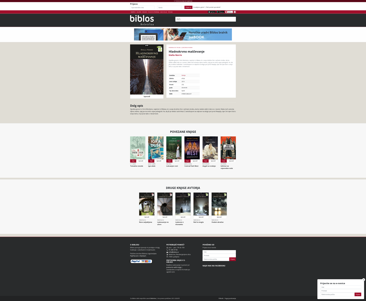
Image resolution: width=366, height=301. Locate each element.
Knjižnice (133, 12)
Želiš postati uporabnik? (213, 7)
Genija (183, 75)
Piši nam (170, 12)
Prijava (232, 259)
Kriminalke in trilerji (174, 47)
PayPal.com (134, 256)
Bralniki (144, 12)
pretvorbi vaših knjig (173, 267)
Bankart (143, 256)
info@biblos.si (174, 252)
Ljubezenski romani (186, 47)
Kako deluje (163, 12)
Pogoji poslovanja (230, 298)
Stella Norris (175, 55)
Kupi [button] (133, 161)
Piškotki (221, 298)
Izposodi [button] (147, 96)
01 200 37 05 (173, 250)
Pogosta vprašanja (153, 12)
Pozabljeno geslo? (198, 7)
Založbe (139, 12)
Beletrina (153, 298)
